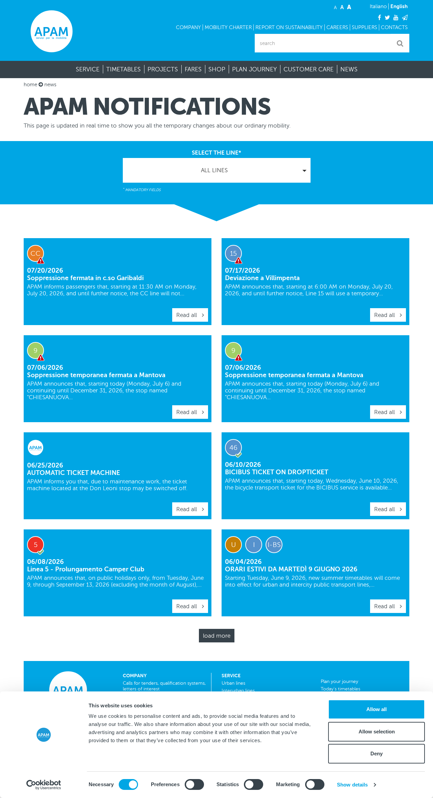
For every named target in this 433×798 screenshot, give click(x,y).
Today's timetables (340, 688)
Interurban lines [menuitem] (238, 690)
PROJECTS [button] (162, 69)
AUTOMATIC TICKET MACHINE (73, 472)
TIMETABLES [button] (123, 69)
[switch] (194, 784)
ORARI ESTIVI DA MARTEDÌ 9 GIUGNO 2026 (291, 569)
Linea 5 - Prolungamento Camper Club (85, 569)
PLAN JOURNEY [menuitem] (254, 69)
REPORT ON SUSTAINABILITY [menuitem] (289, 27)
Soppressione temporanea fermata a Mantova (96, 375)
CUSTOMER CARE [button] (308, 69)
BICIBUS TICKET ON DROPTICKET (276, 472)
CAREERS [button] (337, 27)
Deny (376, 753)
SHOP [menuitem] (216, 69)
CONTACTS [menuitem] (394, 27)
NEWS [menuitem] (349, 69)
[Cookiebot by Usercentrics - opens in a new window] (43, 785)
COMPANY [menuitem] (188, 27)
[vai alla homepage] (51, 31)
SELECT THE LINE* (216, 153)
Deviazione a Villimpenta (262, 277)
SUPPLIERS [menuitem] (364, 27)
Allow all (376, 709)
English (399, 6)
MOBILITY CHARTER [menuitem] (228, 27)
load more (216, 636)
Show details (352, 785)
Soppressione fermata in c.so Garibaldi (85, 277)
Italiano (378, 6)
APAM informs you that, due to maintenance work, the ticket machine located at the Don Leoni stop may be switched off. (107, 485)
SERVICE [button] (87, 69)
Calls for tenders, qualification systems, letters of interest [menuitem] (164, 686)
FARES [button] (193, 69)
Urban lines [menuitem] (233, 683)
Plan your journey (339, 681)
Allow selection (377, 731)
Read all (187, 315)
